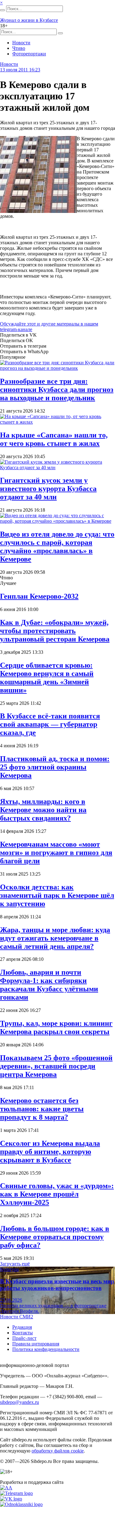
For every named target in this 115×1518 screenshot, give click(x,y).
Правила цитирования (35, 1343)
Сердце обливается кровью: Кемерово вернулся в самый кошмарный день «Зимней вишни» (47, 677)
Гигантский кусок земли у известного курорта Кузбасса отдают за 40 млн (48, 488)
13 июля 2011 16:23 (20, 69)
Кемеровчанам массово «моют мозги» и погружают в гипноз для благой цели (56, 852)
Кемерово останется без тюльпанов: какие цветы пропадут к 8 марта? (42, 1109)
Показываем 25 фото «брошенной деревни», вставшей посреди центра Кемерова (56, 1066)
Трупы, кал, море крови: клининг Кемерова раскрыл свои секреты (56, 1027)
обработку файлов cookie (58, 1450)
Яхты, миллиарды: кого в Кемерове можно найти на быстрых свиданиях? (43, 809)
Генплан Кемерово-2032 (39, 596)
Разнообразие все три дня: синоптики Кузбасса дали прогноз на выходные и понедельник (56, 389)
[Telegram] (16, 1493)
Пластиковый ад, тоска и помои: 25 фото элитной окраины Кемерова (54, 767)
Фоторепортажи (29, 53)
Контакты (22, 1332)
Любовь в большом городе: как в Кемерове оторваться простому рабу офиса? (54, 1236)
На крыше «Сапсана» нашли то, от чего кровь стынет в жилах (54, 439)
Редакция (22, 1327)
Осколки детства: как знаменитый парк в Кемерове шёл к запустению (57, 895)
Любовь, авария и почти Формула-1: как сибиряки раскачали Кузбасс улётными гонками (49, 984)
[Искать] (2, 10)
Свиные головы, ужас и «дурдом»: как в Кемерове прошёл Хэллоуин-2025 (57, 1194)
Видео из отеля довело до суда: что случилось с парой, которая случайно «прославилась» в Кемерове (57, 546)
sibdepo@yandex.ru (19, 1402)
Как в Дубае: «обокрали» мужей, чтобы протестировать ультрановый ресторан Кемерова (54, 630)
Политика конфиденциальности (45, 1349)
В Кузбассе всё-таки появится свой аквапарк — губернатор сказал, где (50, 724)
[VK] (11, 1498)
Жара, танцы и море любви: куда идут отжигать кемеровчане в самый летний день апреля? (55, 938)
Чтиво (18, 48)
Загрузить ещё (15, 1263)
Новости (21, 42)
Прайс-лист (24, 1338)
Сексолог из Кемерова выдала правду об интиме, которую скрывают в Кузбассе (50, 1151)
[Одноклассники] (21, 1504)
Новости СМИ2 (16, 1316)
